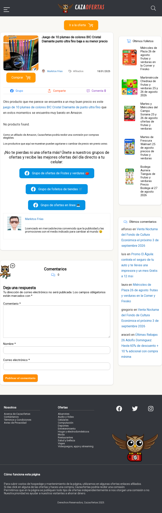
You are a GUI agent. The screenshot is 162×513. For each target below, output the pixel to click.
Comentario (12, 303)
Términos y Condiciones (17, 419)
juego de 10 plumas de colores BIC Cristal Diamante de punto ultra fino (52, 107)
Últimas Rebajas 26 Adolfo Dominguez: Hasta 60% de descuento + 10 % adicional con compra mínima (139, 346)
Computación (65, 422)
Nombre (9, 344)
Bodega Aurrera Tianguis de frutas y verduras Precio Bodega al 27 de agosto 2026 (148, 181)
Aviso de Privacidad (15, 422)
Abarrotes (63, 413)
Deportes (63, 425)
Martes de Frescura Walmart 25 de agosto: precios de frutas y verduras (147, 147)
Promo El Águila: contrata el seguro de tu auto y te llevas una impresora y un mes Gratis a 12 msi (139, 265)
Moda (61, 434)
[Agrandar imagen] (21, 37)
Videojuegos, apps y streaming (75, 446)
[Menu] (6, 8)
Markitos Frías (34, 219)
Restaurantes (65, 437)
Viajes (61, 443)
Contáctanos (11, 416)
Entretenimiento (67, 428)
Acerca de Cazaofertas (17, 413)
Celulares (63, 419)
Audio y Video (66, 416)
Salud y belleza (66, 440)
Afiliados (78, 71)
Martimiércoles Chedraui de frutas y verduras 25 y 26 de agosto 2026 (150, 86)
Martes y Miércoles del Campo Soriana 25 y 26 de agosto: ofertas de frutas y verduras (149, 116)
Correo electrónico (16, 360)
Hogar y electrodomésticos (73, 431)
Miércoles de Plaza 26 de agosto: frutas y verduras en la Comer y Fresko (148, 58)
